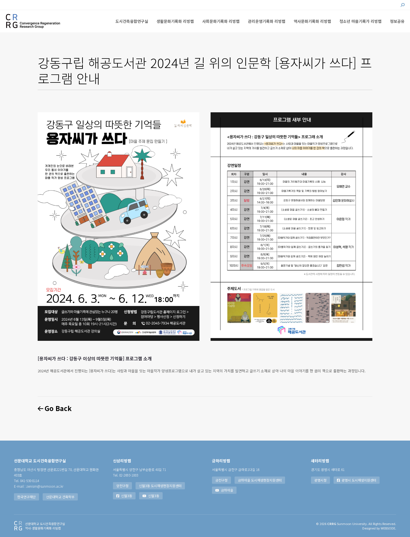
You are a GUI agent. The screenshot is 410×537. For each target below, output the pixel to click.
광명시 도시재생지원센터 (359, 480)
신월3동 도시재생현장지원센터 (160, 485)
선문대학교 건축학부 (60, 496)
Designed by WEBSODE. (379, 528)
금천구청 (221, 480)
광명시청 (320, 480)
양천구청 (122, 485)
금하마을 (227, 490)
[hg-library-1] (118, 226)
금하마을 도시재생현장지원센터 (260, 480)
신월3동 (126, 495)
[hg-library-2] (291, 226)
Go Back (57, 408)
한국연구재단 (26, 496)
